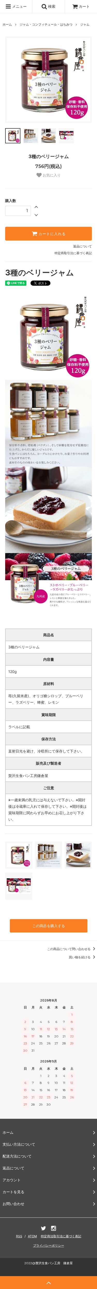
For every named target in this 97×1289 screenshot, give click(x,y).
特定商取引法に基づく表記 (73, 253)
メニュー (19, 6)
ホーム (7, 24)
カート (84, 6)
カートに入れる (51, 233)
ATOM (32, 1236)
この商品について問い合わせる (69, 949)
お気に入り (51, 175)
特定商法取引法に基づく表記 (61, 1236)
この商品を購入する (48, 925)
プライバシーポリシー (48, 1245)
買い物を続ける (80, 957)
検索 (51, 6)
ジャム (84, 24)
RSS (19, 1236)
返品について (82, 246)
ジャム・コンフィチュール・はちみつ (46, 24)
